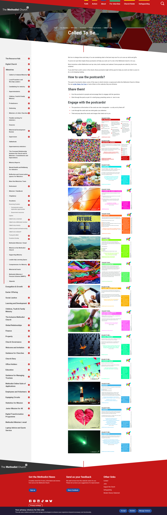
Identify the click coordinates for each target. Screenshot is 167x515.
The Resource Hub (13, 59)
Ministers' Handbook (16, 191)
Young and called (13, 235)
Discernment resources (17, 212)
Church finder (129, 4)
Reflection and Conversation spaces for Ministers (18, 175)
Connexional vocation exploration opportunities (18, 208)
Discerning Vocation (95, 28)
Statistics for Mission (14, 403)
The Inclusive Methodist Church (15, 318)
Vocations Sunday (14, 238)
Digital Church (11, 64)
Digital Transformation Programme (14, 415)
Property (9, 336)
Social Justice (11, 298)
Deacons (12, 125)
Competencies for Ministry (18, 264)
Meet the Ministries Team (17, 181)
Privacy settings (35, 505)
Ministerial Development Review (17, 131)
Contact (106, 481)
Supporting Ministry (15, 255)
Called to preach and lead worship (18, 228)
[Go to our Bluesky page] (50, 501)
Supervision (13, 137)
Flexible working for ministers (15, 119)
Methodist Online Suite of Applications (16, 385)
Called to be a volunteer (15, 219)
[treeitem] (30, 58)
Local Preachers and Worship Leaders (16, 81)
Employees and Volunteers (16, 392)
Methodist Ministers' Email (18, 243)
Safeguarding (144, 4)
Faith (86, 4)
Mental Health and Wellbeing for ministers (18, 168)
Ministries (74, 28)
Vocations (83, 28)
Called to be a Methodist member (18, 222)
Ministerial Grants (15, 269)
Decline (132, 511)
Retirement (13, 186)
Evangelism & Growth (14, 287)
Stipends (12, 281)
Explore (11, 215)
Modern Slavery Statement (112, 493)
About (103, 4)
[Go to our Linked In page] (38, 501)
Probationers (13, 103)
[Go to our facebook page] (30, 501)
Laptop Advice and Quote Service (16, 429)
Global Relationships (14, 325)
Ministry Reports (14, 162)
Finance (9, 331)
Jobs (105, 484)
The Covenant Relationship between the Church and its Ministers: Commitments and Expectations (18, 154)
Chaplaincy (12, 196)
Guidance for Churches (15, 353)
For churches (115, 4)
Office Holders (11, 364)
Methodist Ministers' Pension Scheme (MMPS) (17, 275)
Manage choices (144, 511)
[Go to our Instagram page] (34, 501)
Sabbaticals (13, 141)
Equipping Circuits (13, 397)
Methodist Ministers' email (16, 422)
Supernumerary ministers (17, 146)
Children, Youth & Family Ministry (17, 97)
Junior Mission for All (14, 408)
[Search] (162, 3)
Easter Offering (12, 292)
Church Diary (11, 359)
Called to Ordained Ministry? (18, 75)
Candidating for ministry (17, 86)
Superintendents (14, 91)
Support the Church (109, 487)
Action (94, 4)
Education (9, 370)
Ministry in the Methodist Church (17, 249)
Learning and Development (16, 303)
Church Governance (13, 342)
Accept (123, 511)
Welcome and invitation (15, 347)
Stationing (12, 108)
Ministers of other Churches (18, 113)
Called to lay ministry (14, 225)
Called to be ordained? (15, 231)
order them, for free (80, 84)
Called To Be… (108, 28)
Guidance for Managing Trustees (15, 376)
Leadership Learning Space (18, 260)
